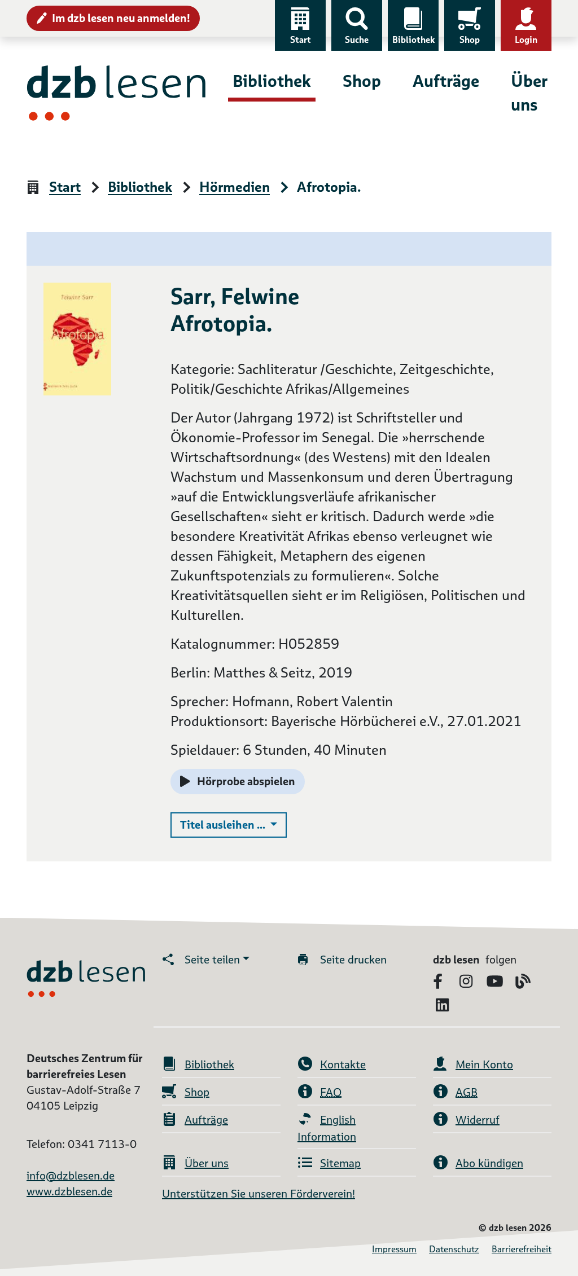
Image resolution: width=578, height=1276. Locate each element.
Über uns (529, 93)
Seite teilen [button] (212, 959)
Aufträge (446, 81)
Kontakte (343, 1064)
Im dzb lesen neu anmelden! (121, 18)
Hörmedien (234, 187)
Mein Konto (484, 1064)
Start (300, 40)
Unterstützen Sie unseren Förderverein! (258, 1193)
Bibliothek (413, 40)
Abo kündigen (489, 1163)
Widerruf (478, 1119)
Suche (357, 40)
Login (526, 40)
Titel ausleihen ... (233, 824)
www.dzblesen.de (69, 1191)
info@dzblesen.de (71, 1175)
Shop (469, 40)
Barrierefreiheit (521, 1249)
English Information (326, 1128)
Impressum (394, 1249)
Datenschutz (454, 1249)
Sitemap (340, 1163)
